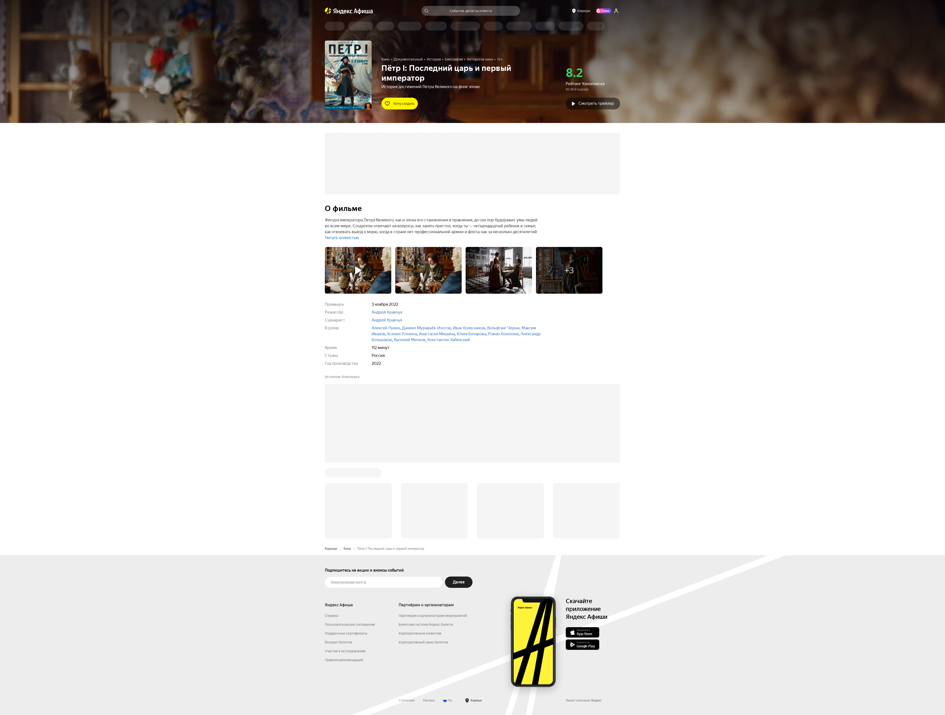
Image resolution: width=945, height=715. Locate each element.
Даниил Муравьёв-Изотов (426, 328)
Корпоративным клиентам (420, 633)
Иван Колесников (469, 328)
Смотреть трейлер (596, 103)
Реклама (429, 700)
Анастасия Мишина (437, 334)
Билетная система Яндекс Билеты (426, 624)
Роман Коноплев (503, 334)
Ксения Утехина (402, 334)
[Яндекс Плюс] (603, 10)
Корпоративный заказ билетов (423, 642)
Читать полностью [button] (342, 237)
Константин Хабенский (448, 339)
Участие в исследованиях (345, 651)
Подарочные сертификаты (346, 633)
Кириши (331, 548)
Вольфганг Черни (503, 328)
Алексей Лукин (386, 328)
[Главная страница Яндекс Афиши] (328, 11)
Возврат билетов (338, 642)
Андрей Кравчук (387, 312)
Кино (347, 548)
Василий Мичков (409, 339)
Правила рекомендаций (344, 660)
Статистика (406, 700)
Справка (331, 616)
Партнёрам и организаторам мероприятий (433, 616)
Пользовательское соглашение (350, 624)
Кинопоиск (351, 377)
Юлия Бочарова (471, 334)
